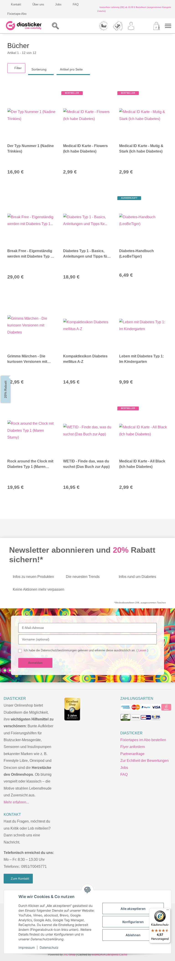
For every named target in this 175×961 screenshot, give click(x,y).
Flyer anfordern (132, 747)
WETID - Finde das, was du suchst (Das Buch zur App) (86, 464)
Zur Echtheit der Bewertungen (143, 760)
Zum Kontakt (19, 878)
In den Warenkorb (47, 172)
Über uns (38, 4)
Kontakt (16, 4)
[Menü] (167, 910)
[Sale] (118, 26)
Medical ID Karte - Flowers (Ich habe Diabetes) (85, 148)
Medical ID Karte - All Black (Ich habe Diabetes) (142, 464)
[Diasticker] (24, 25)
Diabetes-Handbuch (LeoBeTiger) (136, 253)
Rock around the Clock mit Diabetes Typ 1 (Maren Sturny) (30, 464)
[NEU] (104, 26)
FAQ (74, 4)
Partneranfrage (132, 754)
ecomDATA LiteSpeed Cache (108, 954)
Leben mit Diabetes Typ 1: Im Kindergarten (141, 359)
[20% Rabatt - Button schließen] (11, 377)
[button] (71, 26)
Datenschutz (49, 947)
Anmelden (35, 663)
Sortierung (39, 69)
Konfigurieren (133, 922)
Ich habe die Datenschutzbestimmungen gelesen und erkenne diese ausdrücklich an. (84, 650)
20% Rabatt (5, 389)
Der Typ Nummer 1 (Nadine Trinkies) (30, 148)
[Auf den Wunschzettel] (50, 93)
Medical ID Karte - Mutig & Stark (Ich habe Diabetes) (141, 148)
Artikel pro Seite (72, 69)
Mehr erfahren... (16, 802)
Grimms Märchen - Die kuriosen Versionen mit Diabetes (27, 359)
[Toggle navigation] (168, 26)
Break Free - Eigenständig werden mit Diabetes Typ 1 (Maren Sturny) (30, 254)
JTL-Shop (70, 954)
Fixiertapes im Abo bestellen (142, 740)
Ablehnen (133, 935)
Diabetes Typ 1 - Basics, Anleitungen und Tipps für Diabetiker (85, 254)
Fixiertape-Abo (16, 13)
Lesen (139, 650)
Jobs (57, 4)
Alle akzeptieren (133, 909)
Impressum (26, 947)
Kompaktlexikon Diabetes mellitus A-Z (85, 359)
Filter (17, 68)
